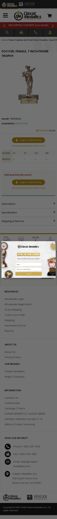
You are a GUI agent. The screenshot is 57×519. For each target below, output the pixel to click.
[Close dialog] (54, 243)
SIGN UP (28, 274)
